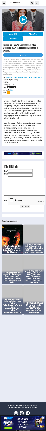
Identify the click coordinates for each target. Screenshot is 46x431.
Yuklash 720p (33, 34)
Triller (25, 77)
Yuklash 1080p (13, 34)
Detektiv (20, 77)
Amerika (40, 77)
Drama (16, 77)
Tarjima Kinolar (32, 77)
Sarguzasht (9, 77)
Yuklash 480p (13, 38)
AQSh (11, 90)
